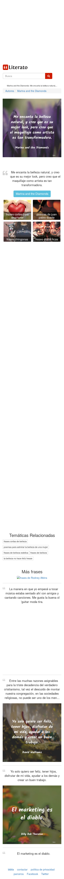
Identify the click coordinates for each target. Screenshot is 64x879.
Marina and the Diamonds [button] (32, 194)
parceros (19, 874)
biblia (11, 869)
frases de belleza (38, 552)
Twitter (45, 874)
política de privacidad (43, 869)
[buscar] (48, 76)
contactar (22, 869)
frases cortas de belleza (15, 541)
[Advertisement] (32, 32)
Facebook (32, 874)
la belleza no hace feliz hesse (18, 558)
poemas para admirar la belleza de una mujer (26, 546)
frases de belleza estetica (16, 552)
